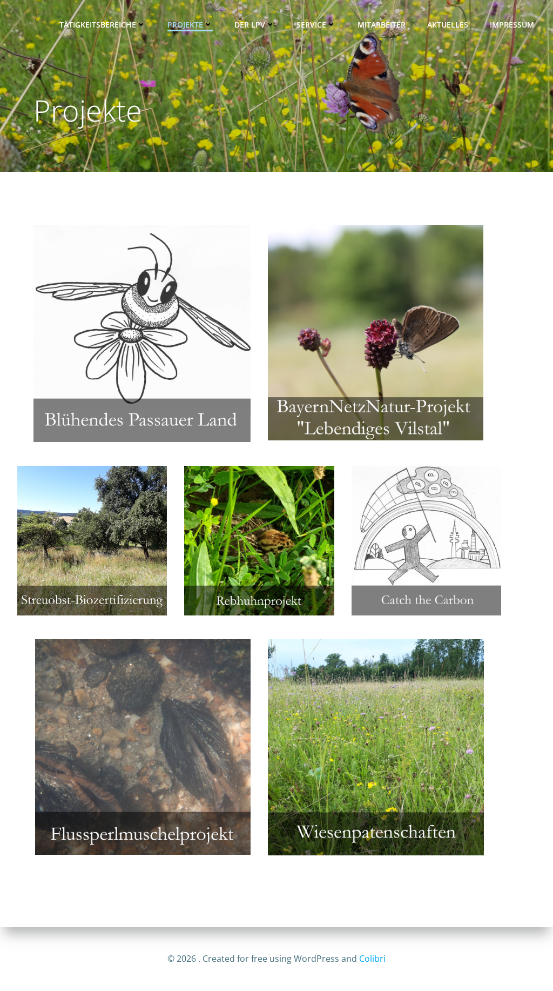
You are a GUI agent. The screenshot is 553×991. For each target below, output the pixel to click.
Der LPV (249, 24)
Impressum (512, 24)
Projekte (185, 24)
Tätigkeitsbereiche (97, 24)
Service (311, 24)
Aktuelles (447, 24)
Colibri (372, 959)
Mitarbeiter (382, 24)
